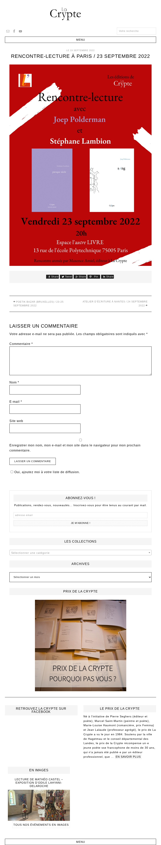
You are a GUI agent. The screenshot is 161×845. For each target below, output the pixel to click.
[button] (80, 40)
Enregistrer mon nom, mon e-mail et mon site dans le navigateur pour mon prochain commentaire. (75, 448)
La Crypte (80, 14)
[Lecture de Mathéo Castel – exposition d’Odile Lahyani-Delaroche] (39, 819)
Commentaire (21, 344)
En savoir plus (128, 756)
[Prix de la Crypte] (80, 645)
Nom (14, 382)
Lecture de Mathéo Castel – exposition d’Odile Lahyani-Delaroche (39, 783)
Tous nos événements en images (41, 824)
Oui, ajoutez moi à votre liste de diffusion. (47, 472)
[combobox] (80, 552)
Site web (16, 421)
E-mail (15, 401)
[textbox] (81, 553)
